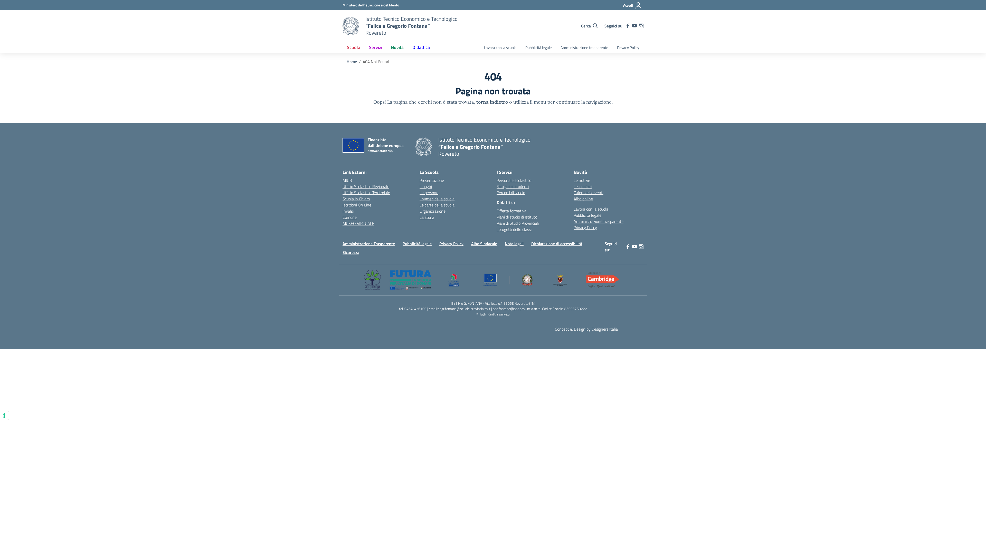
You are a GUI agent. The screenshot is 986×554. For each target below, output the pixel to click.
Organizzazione (432, 211)
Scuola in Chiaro (356, 199)
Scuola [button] (353, 47)
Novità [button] (397, 47)
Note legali (514, 244)
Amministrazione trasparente (584, 48)
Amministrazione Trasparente (369, 244)
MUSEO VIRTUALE (358, 223)
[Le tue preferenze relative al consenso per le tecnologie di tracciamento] (4, 415)
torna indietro (492, 102)
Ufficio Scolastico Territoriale (366, 193)
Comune (350, 217)
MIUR (347, 180)
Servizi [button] (375, 47)
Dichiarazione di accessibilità (556, 244)
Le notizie (582, 180)
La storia (427, 217)
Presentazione (432, 180)
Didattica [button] (421, 47)
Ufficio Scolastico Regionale (366, 186)
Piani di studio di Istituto (517, 217)
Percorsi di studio (511, 193)
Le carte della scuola (437, 205)
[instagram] (641, 26)
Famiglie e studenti (513, 186)
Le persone (429, 193)
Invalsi (348, 211)
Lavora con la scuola (500, 48)
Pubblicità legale (538, 48)
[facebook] (627, 26)
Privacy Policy (628, 48)
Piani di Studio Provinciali (518, 223)
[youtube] (634, 26)
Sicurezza (351, 252)
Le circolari (583, 186)
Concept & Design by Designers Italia (586, 329)
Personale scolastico (514, 180)
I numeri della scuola (437, 199)
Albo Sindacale (484, 244)
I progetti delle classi (514, 229)
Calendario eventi (588, 193)
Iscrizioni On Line (357, 205)
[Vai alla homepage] (351, 26)
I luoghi (426, 186)
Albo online (583, 199)
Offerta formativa (511, 211)
